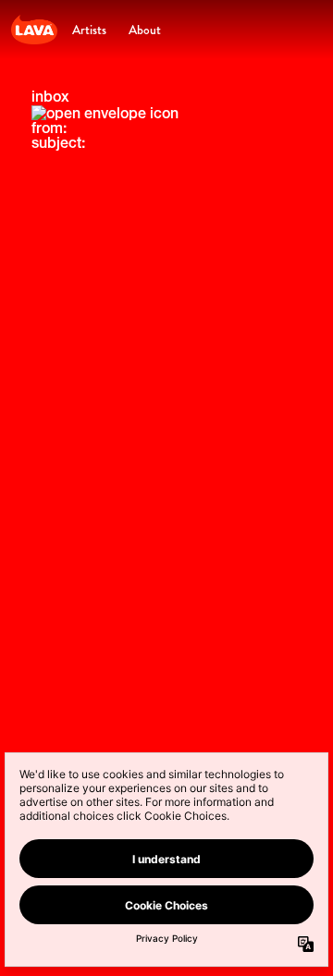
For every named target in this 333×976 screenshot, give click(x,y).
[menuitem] (89, 29)
